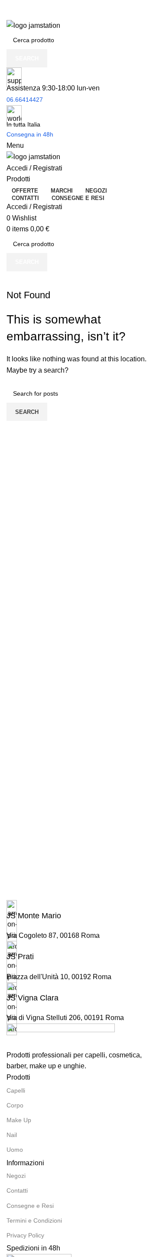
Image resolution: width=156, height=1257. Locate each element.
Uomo (14, 1149)
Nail (11, 1134)
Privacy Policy (25, 1235)
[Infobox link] (78, 910)
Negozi (16, 1175)
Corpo (14, 1105)
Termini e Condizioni (34, 1220)
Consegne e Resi (30, 1205)
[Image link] (60, 1036)
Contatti (17, 1190)
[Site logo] (33, 25)
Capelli (15, 1090)
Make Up (18, 1120)
